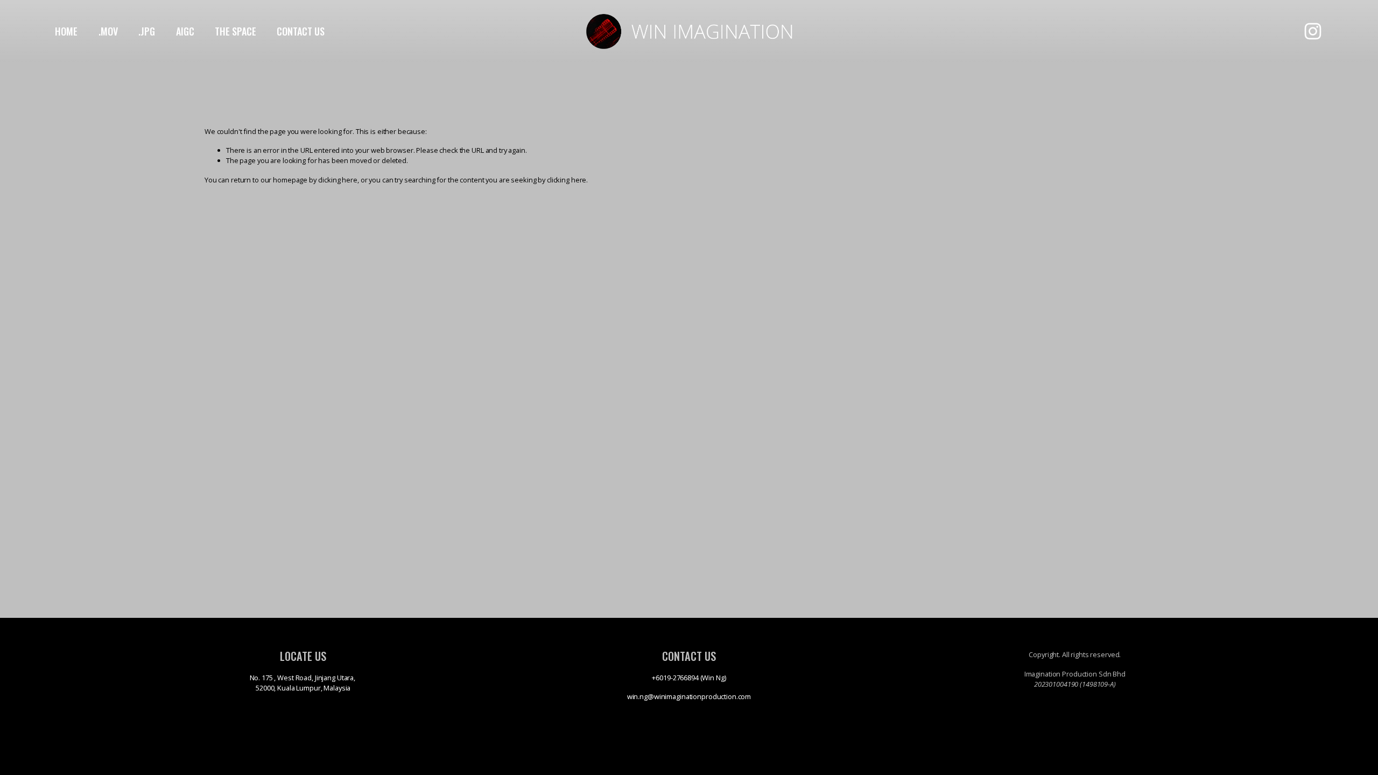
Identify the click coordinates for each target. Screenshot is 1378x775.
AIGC (185, 31)
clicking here (337, 180)
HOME (66, 31)
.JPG (146, 31)
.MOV (108, 31)
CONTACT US (301, 31)
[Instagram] (1313, 31)
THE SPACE (235, 31)
